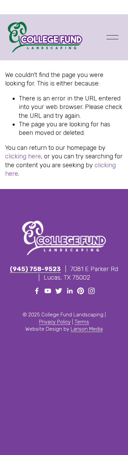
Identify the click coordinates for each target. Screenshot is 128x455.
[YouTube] (47, 290)
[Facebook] (36, 290)
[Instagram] (91, 290)
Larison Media (87, 329)
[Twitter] (58, 290)
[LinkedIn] (69, 290)
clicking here (23, 156)
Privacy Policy (55, 322)
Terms (81, 322)
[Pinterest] (80, 290)
